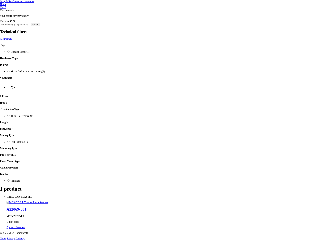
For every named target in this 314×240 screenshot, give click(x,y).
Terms (3, 238)
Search (35, 24)
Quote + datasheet (16, 227)
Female (16, 180)
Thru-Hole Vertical (22, 116)
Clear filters (6, 38)
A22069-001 (16, 209)
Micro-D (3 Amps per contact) (28, 71)
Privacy (11, 238)
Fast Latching (19, 142)
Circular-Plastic (20, 51)
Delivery (20, 238)
